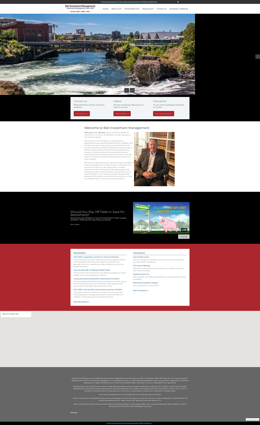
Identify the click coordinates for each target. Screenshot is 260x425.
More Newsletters (82, 302)
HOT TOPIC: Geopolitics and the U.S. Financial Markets (96, 257)
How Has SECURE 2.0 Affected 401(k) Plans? (92, 270)
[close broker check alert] (178, 2)
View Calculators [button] (162, 114)
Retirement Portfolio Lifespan (145, 283)
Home (105, 9)
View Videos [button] (121, 114)
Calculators (139, 253)
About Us (115, 9)
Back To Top (251, 419)
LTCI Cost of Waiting (141, 266)
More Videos (75, 224)
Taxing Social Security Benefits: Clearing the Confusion (97, 279)
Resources (147, 9)
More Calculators (141, 290)
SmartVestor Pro (131, 9)
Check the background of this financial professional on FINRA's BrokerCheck (129, 2)
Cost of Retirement (141, 257)
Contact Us (162, 9)
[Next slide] (257, 56)
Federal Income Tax (141, 274)
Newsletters (80, 253)
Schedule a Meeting (179, 9)
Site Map (73, 413)
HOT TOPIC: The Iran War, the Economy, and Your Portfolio (98, 290)
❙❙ (132, 90)
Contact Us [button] (81, 114)
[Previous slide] (2, 56)
